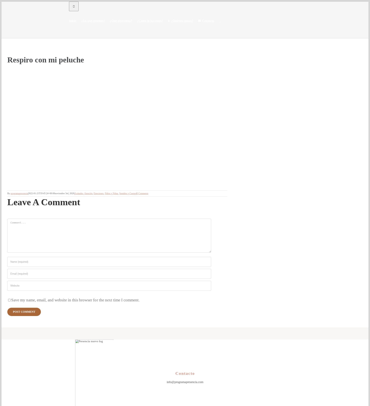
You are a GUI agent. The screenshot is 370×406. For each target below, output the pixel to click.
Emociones (99, 193)
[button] (220, 20)
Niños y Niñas (111, 193)
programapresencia (19, 193)
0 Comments (142, 193)
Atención (88, 193)
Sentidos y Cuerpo (127, 193)
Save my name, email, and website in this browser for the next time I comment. (75, 300)
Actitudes (79, 193)
